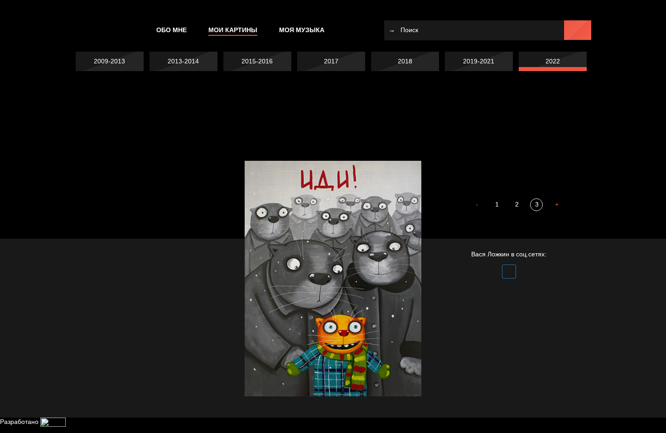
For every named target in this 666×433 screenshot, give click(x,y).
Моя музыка (301, 30)
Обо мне (171, 30)
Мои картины (232, 30)
